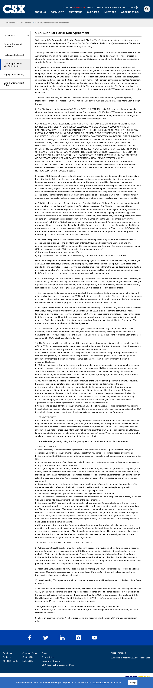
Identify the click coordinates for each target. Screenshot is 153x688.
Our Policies (9, 35)
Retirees (7, 657)
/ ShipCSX (90, 8)
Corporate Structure (51, 661)
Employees (8, 653)
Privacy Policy (100, 682)
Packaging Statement (14, 55)
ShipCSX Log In (10, 661)
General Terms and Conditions (13, 45)
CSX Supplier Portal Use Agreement (13, 64)
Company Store (29, 653)
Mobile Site (27, 661)
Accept (133, 682)
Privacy (45, 653)
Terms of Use (48, 657)
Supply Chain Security (14, 74)
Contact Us (27, 657)
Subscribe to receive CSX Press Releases (130, 658)
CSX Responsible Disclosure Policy (58, 665)
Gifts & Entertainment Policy (14, 84)
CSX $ (73, 8)
